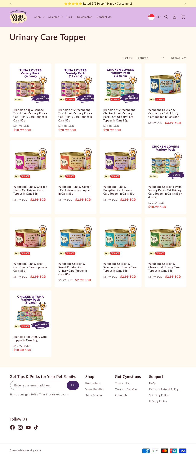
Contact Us (122, 383)
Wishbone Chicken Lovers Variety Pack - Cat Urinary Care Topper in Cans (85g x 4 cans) (165, 192)
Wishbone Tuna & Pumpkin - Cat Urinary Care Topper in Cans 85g (118, 190)
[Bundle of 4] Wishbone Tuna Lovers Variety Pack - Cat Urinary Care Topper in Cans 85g (30, 115)
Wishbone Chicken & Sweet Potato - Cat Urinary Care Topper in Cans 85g (72, 269)
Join (72, 385)
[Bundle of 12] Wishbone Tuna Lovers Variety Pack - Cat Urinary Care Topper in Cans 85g (75, 115)
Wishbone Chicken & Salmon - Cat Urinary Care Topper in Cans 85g (120, 267)
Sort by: (128, 57)
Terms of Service (126, 389)
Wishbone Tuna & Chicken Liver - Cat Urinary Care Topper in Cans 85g (30, 190)
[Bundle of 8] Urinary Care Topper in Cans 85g (30, 338)
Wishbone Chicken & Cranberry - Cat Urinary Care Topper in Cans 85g (163, 113)
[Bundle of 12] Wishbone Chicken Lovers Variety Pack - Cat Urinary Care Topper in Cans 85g (119, 115)
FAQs (152, 383)
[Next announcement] (185, 3)
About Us (121, 395)
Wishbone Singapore (29, 450)
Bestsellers (92, 383)
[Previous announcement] (11, 3)
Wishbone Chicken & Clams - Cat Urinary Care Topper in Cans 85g (164, 267)
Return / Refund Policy (164, 389)
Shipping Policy (159, 395)
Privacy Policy (158, 401)
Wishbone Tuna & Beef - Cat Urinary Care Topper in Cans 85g (30, 267)
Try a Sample (93, 395)
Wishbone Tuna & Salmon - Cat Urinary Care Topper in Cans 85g (74, 190)
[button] (39, 17)
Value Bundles (94, 389)
